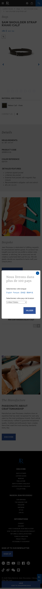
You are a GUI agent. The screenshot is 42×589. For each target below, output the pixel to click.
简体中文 (30, 293)
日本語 (23, 293)
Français (16, 293)
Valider (29, 310)
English (9, 293)
